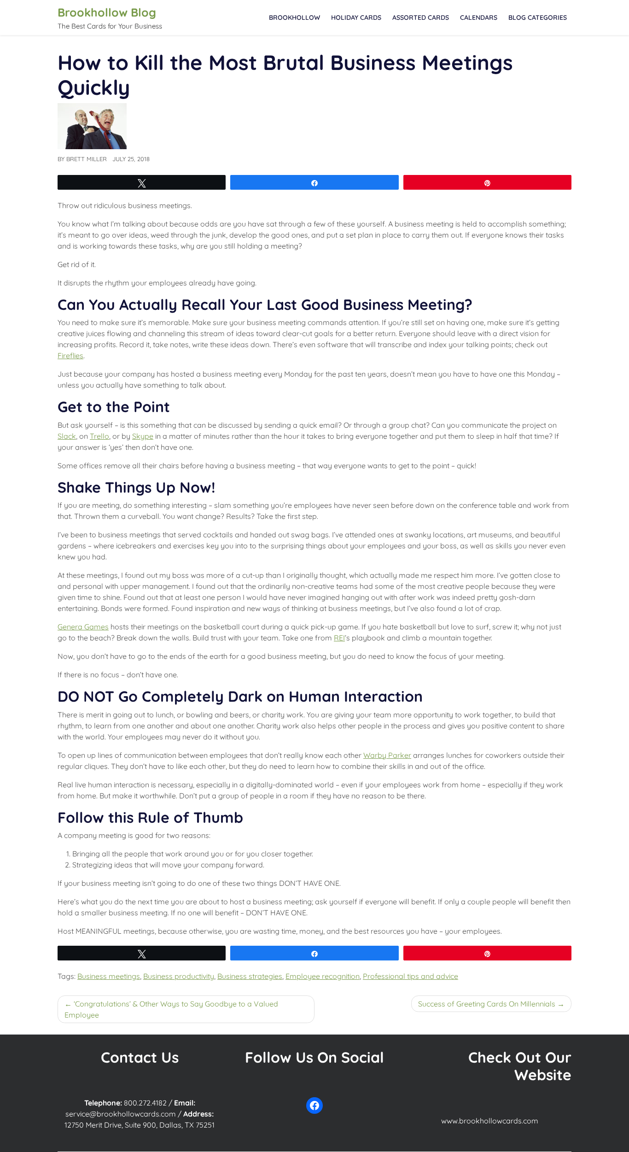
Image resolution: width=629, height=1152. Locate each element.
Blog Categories (537, 17)
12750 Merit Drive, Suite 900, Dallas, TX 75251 (139, 1124)
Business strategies (249, 976)
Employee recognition (322, 976)
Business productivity (178, 976)
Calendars (478, 17)
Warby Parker (387, 755)
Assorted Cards (420, 17)
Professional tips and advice (410, 976)
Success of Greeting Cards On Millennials (486, 1003)
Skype (142, 436)
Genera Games (83, 626)
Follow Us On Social (314, 1057)
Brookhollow (294, 17)
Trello (99, 436)
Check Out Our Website (519, 1066)
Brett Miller (86, 159)
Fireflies (70, 355)
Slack (67, 436)
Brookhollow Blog (107, 12)
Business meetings (108, 976)
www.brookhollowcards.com (489, 1120)
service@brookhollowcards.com (120, 1113)
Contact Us (140, 1057)
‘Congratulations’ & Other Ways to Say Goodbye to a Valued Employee (171, 1009)
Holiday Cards (356, 17)
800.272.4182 (145, 1102)
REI (339, 637)
